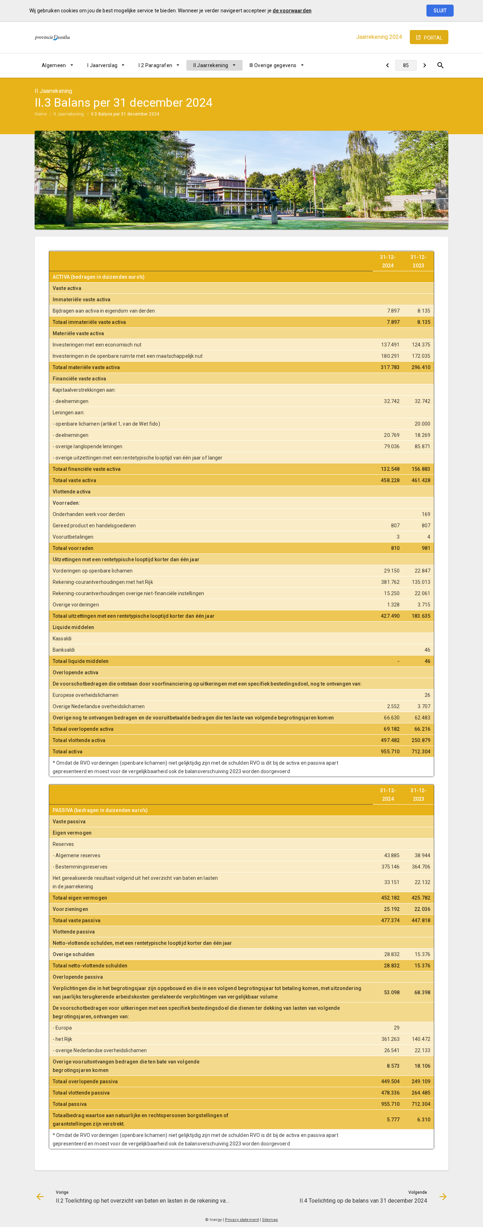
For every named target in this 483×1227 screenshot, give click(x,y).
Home (41, 114)
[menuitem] (57, 65)
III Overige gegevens (273, 65)
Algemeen (54, 65)
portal (433, 38)
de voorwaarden (292, 10)
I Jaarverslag (102, 65)
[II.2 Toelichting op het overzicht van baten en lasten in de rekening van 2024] (387, 65)
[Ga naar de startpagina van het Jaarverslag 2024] (52, 37)
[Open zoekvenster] (440, 65)
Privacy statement (242, 1219)
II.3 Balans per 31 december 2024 (125, 114)
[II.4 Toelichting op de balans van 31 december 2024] (424, 65)
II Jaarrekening (210, 65)
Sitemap (270, 1219)
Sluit (440, 10)
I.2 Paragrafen (155, 65)
